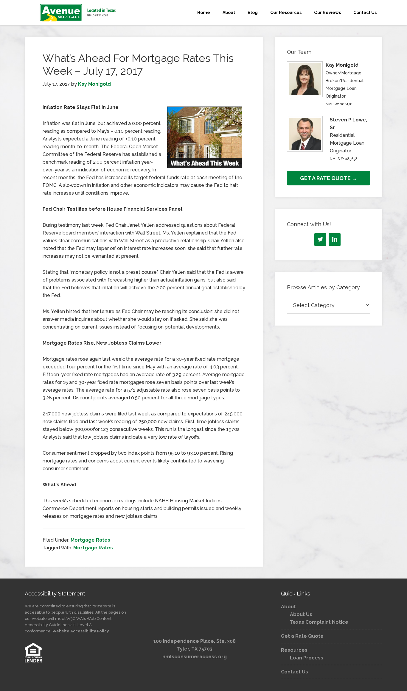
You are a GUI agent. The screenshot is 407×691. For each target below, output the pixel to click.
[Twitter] (320, 239)
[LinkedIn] (335, 239)
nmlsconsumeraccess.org (194, 656)
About (288, 606)
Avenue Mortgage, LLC (78, 12)
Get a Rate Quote (302, 636)
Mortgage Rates (90, 540)
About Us (301, 614)
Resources (294, 650)
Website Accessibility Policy (80, 631)
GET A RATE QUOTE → (328, 178)
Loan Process (306, 658)
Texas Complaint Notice (319, 622)
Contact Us (294, 672)
